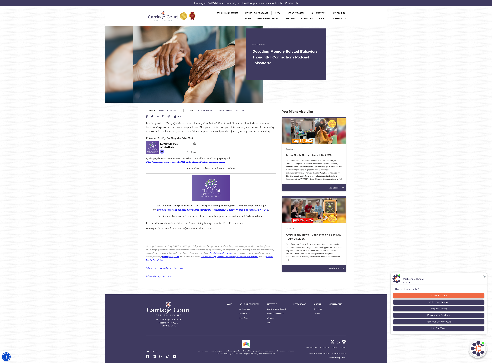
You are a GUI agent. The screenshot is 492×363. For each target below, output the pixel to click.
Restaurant (307, 18)
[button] (6, 356)
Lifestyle (289, 18)
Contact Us (291, 3)
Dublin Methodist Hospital (221, 253)
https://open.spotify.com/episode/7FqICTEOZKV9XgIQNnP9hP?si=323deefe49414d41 (185, 161)
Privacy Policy (311, 348)
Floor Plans (243, 318)
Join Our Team (318, 13)
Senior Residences (268, 18)
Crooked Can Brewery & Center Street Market (237, 256)
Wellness (270, 318)
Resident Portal (296, 13)
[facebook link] (147, 356)
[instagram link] (160, 356)
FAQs (335, 348)
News (277, 13)
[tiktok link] (167, 356)
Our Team (318, 309)
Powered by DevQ (337, 357)
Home (248, 18)
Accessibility (325, 348)
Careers (317, 313)
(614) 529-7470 (339, 13)
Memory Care (244, 313)
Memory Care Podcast (256, 13)
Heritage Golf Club (170, 256)
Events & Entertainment (276, 309)
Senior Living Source (227, 13)
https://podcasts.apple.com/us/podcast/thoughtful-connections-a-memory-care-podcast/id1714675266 (212, 209)
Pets (269, 322)
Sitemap (343, 348)
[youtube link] (174, 356)
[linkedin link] (154, 356)
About (323, 18)
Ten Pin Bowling (208, 256)
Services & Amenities (275, 313)
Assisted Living (245, 309)
